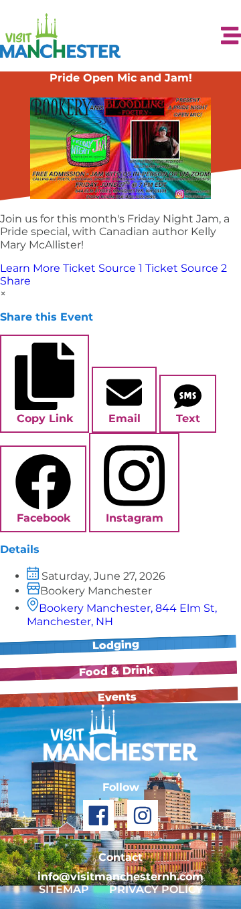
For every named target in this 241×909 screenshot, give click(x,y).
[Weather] (161, 35)
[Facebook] (98, 815)
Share (15, 281)
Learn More (30, 268)
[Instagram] (142, 815)
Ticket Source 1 (103, 268)
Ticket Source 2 (186, 268)
